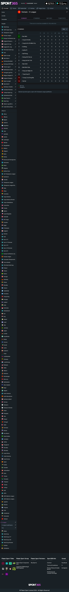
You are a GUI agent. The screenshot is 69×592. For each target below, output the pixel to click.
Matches (49, 18)
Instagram (64, 568)
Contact (49, 562)
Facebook (64, 562)
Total (64, 29)
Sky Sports (34, 562)
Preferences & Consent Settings (52, 572)
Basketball (23, 8)
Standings (36, 18)
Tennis (14, 8)
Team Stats (62, 18)
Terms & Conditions (52, 565)
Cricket (52, 8)
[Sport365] (9, 3)
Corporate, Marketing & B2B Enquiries (22, 567)
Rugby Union (42, 8)
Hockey (32, 8)
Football (6, 8)
